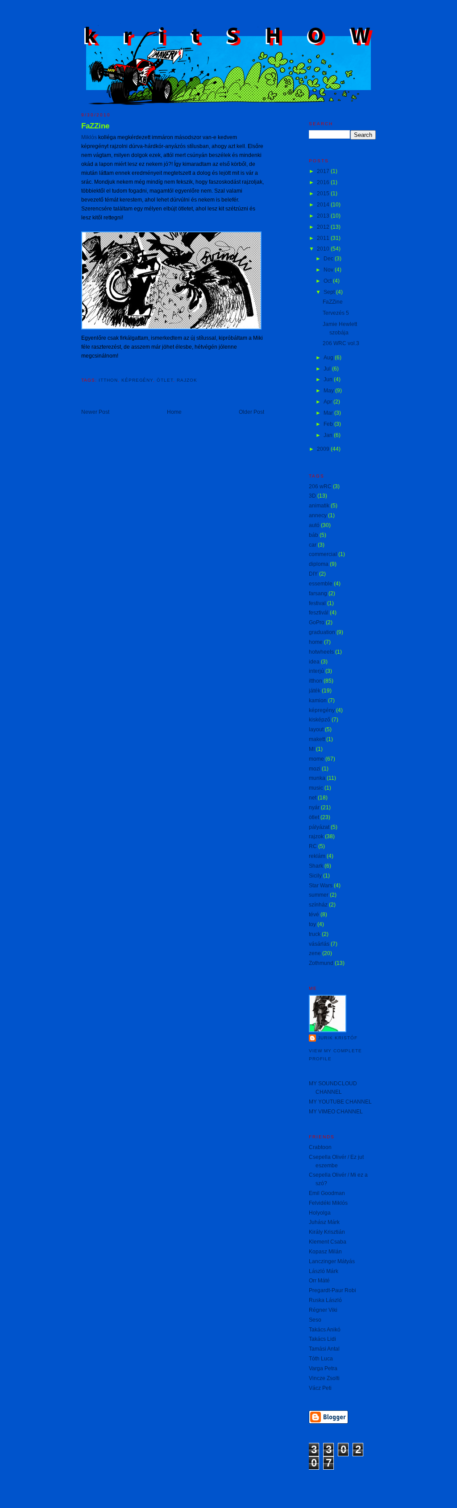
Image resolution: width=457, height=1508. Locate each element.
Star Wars (320, 885)
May (329, 390)
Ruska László (325, 1300)
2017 (324, 171)
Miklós (89, 137)
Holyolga (320, 1213)
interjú (316, 671)
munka (317, 778)
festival (317, 603)
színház (318, 905)
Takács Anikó (325, 1330)
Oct (328, 281)
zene (315, 953)
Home (174, 412)
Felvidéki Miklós (328, 1203)
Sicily (315, 876)
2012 (324, 227)
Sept (330, 292)
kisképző (319, 720)
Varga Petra (323, 1368)
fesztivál (318, 613)
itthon (108, 380)
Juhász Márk (324, 1222)
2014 (324, 205)
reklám (317, 856)
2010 (324, 249)
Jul (328, 369)
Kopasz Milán (325, 1251)
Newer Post (95, 412)
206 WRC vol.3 (341, 343)
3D (312, 496)
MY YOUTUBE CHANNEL (340, 1102)
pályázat (319, 827)
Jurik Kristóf (337, 1037)
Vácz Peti (320, 1388)
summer (318, 895)
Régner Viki (323, 1310)
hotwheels (321, 652)
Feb (329, 424)
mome (316, 759)
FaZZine (95, 125)
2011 (324, 238)
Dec (329, 258)
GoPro (316, 622)
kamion (318, 700)
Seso (315, 1320)
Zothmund (321, 963)
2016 (324, 182)
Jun (329, 379)
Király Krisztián (327, 1232)
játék (314, 691)
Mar (329, 413)
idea (314, 662)
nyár (314, 807)
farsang (318, 593)
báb (313, 535)
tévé (314, 914)
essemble (320, 584)
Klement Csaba (327, 1242)
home (316, 642)
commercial (323, 554)
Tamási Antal (324, 1349)
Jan (329, 435)
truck (314, 934)
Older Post (251, 412)
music (316, 788)
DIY (313, 574)
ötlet (165, 380)
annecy (318, 515)
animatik (319, 506)
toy (312, 924)
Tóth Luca (321, 1359)
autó (314, 525)
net (312, 798)
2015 (324, 193)
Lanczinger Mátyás (332, 1261)
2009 (324, 449)
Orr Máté (319, 1280)
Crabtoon (320, 1147)
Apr (328, 402)
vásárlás (319, 944)
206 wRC (320, 486)
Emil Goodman (327, 1193)
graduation (322, 632)
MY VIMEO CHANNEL (336, 1111)
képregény (137, 380)
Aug (329, 357)
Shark (316, 866)
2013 (324, 216)
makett (317, 739)
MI (312, 749)
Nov (329, 270)
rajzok (187, 380)
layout (316, 729)
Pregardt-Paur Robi (332, 1290)
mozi (314, 769)
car (312, 545)
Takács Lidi (322, 1339)
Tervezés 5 (336, 313)
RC (313, 846)
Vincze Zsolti (324, 1378)
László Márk (323, 1271)
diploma (318, 564)
